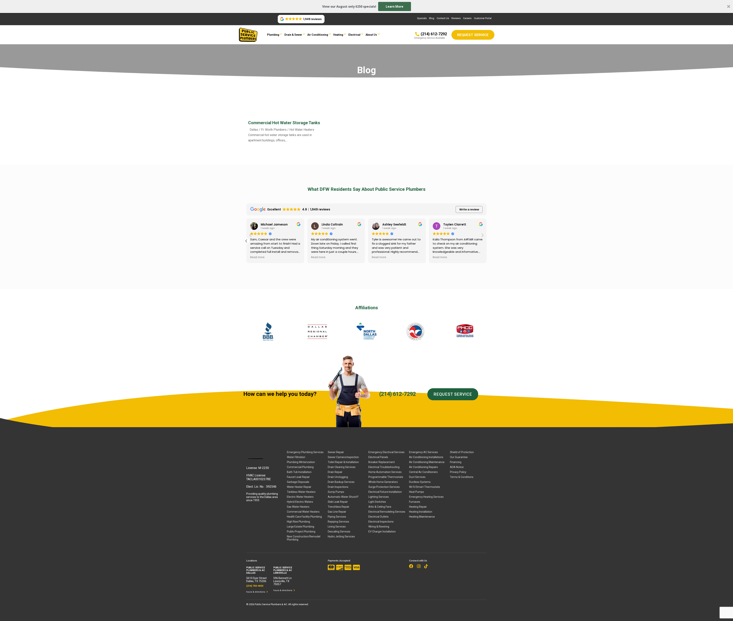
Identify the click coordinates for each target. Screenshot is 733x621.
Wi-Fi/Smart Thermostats (424, 486)
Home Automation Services (385, 472)
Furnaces (414, 501)
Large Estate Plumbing (300, 526)
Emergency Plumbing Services (305, 452)
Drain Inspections (338, 486)
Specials (422, 18)
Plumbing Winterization (301, 462)
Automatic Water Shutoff (343, 496)
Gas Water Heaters (298, 506)
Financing (455, 462)
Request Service (453, 394)
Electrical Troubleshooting (384, 467)
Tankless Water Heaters (301, 491)
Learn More (394, 6)
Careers (467, 18)
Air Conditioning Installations (426, 457)
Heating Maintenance (422, 516)
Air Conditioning (317, 34)
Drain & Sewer (293, 34)
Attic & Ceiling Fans (379, 506)
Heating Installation (420, 511)
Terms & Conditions (461, 476)
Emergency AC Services (423, 452)
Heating (338, 34)
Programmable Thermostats (385, 476)
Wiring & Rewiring (378, 526)
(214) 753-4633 (254, 586)
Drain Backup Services (341, 481)
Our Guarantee (459, 457)
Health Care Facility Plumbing (304, 516)
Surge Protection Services (384, 486)
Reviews (456, 18)
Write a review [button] (469, 209)
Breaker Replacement (381, 462)
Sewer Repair (336, 452)
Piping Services (337, 516)
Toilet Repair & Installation (343, 462)
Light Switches (377, 501)
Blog (431, 18)
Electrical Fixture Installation (385, 491)
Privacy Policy (458, 472)
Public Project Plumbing (301, 531)
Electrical (354, 34)
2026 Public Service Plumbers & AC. (268, 604)
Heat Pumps (416, 491)
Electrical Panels (378, 457)
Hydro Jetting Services (341, 536)
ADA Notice (457, 467)
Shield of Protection (462, 452)
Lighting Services (378, 496)
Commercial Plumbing (300, 467)
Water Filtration (296, 457)
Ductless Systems (420, 481)
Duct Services (417, 476)
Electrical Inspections (381, 521)
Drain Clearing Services (341, 467)
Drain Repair (335, 472)
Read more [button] (257, 257)
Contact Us (443, 18)
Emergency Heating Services (426, 496)
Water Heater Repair (299, 486)
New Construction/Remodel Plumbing (303, 538)
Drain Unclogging (338, 476)
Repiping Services (338, 521)
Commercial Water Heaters (303, 511)
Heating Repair (418, 506)
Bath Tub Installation (299, 472)
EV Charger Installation (382, 531)
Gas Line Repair (337, 511)
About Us (371, 34)
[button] (366, 6)
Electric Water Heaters (300, 496)
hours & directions (256, 592)
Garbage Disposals (298, 481)
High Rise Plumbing (298, 521)
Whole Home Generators (383, 481)
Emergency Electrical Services (386, 452)
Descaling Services (339, 531)
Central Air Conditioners (423, 472)
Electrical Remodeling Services (386, 511)
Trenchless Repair (338, 506)
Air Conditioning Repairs (423, 467)
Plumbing (273, 34)
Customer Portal (483, 18)
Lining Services (337, 526)
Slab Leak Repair (338, 501)
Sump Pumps (336, 491)
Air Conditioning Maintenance (427, 462)
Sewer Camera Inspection (343, 457)
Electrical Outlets (378, 516)
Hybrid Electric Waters (300, 501)
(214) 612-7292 (397, 394)
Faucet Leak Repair (298, 476)
